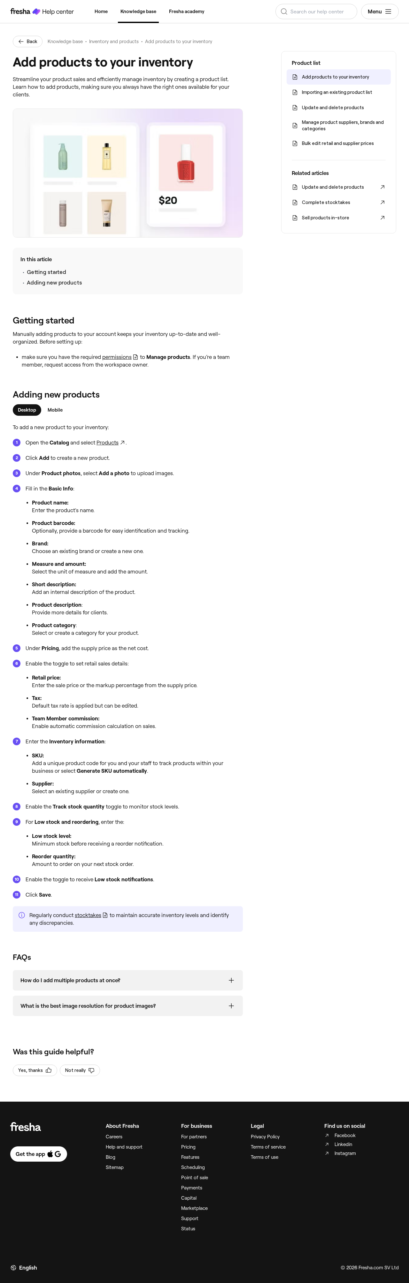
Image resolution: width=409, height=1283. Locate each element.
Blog (110, 1157)
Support (189, 1218)
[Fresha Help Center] (42, 11)
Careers (114, 1136)
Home (101, 11)
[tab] (27, 410)
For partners (194, 1136)
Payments (191, 1187)
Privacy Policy (265, 1136)
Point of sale (194, 1177)
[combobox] (316, 11)
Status (188, 1228)
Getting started (46, 272)
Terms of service (268, 1147)
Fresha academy (186, 11)
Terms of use (264, 1157)
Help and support (124, 1147)
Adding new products (54, 282)
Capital (189, 1198)
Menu (375, 11)
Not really (75, 1070)
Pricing (188, 1147)
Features (190, 1157)
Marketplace (194, 1208)
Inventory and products (114, 41)
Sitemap (115, 1167)
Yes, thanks (30, 1070)
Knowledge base (138, 11)
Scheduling (193, 1167)
